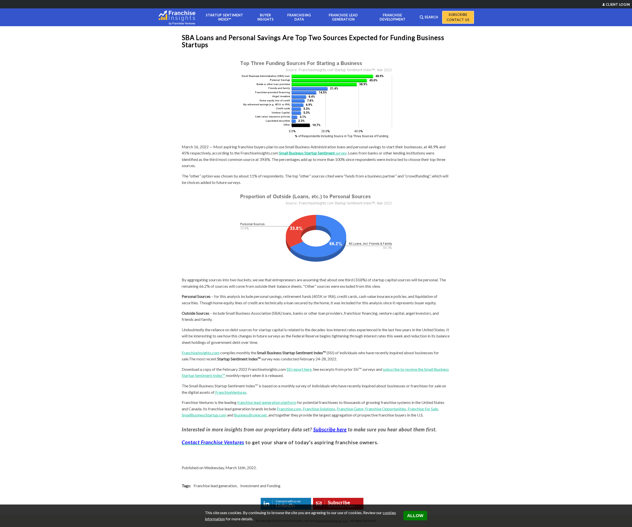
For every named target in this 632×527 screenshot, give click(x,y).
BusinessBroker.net (250, 415)
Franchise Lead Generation (343, 17)
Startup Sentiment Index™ (224, 17)
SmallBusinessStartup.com (204, 415)
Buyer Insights (265, 17)
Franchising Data (299, 17)
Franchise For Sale (423, 408)
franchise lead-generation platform (266, 402)
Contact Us (458, 20)
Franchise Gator (350, 408)
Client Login (618, 4)
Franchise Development (393, 17)
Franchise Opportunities (385, 408)
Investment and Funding (260, 485)
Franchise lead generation (215, 485)
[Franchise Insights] (178, 17)
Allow (415, 515)
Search (431, 17)
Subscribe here (330, 429)
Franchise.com (289, 408)
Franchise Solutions (319, 408)
